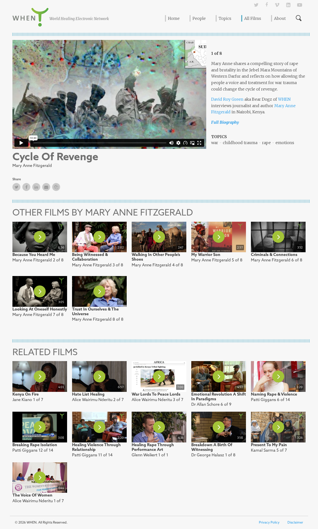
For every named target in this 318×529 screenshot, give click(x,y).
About (280, 18)
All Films (252, 18)
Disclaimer (295, 522)
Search (299, 18)
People (199, 18)
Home (174, 18)
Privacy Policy (269, 522)
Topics (225, 18)
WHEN (284, 99)
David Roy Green (227, 99)
